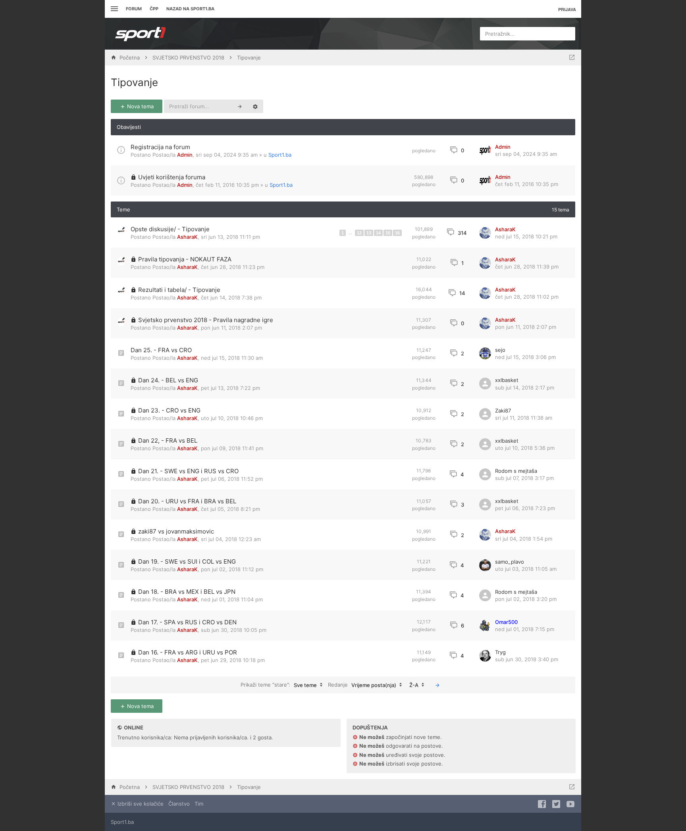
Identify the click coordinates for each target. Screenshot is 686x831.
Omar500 (506, 622)
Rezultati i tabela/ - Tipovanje (179, 290)
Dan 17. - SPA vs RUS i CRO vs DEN (187, 622)
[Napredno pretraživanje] (255, 106)
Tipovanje (134, 82)
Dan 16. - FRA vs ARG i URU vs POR (187, 652)
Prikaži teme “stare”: (279, 684)
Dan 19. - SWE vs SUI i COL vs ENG (187, 561)
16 (397, 232)
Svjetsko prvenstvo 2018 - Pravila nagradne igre (205, 320)
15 (387, 232)
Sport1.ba (279, 155)
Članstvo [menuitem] (179, 803)
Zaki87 (503, 410)
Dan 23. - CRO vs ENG (169, 410)
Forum (134, 9)
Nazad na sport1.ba (190, 9)
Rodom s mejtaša (516, 471)
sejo (500, 350)
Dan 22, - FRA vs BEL (167, 440)
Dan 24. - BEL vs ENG (168, 380)
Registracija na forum (160, 147)
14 (378, 232)
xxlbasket (506, 380)
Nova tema (139, 106)
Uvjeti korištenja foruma (171, 177)
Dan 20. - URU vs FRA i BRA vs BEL (187, 501)
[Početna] (140, 34)
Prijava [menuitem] (567, 9)
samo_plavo (509, 561)
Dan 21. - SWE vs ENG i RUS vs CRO (188, 471)
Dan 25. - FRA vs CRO (161, 350)
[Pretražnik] (240, 106)
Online (133, 727)
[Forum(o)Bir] (572, 57)
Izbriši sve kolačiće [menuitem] (140, 803)
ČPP (154, 9)
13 (368, 232)
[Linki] (113, 9)
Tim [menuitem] (199, 803)
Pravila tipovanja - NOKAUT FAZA (184, 259)
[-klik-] (437, 685)
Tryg (500, 652)
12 (359, 232)
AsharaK (187, 237)
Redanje (362, 684)
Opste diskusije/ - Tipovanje (170, 229)
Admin (185, 155)
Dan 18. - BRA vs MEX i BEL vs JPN (186, 591)
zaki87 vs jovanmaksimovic (176, 531)
